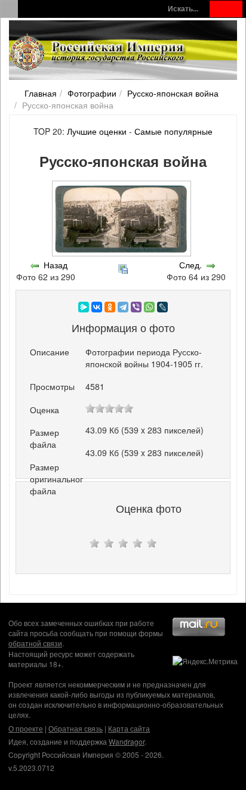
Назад (55, 265)
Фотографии (91, 93)
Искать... (183, 9)
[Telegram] (123, 307)
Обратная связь (75, 728)
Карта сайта (129, 728)
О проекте (25, 728)
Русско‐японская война (173, 93)
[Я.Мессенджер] (83, 307)
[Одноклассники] (109, 307)
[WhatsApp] (149, 307)
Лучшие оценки (97, 131)
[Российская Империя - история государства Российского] (98, 52)
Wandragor (126, 741)
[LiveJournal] (162, 307)
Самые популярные (173, 131)
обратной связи (35, 643)
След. (190, 265)
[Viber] (136, 307)
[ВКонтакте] (96, 307)
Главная (40, 93)
